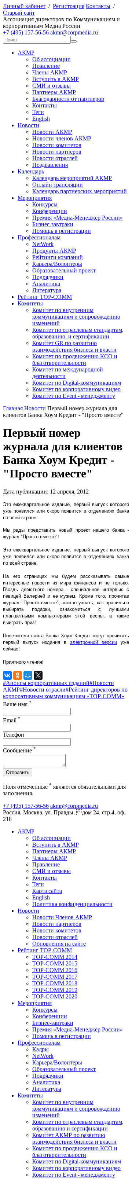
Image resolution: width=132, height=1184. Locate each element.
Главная (13, 408)
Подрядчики (47, 277)
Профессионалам (39, 237)
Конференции (49, 211)
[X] (38, 675)
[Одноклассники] (17, 675)
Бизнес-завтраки (52, 224)
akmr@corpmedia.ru (74, 32)
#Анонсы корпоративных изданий (46, 683)
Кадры (40, 1049)
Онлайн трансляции (57, 185)
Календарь (31, 171)
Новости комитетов (56, 145)
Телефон (13, 735)
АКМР (26, 53)
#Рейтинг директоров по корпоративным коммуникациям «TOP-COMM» (65, 692)
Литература (46, 290)
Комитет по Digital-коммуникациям (76, 383)
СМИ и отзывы (51, 86)
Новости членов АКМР (61, 138)
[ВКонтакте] (7, 675)
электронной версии (93, 642)
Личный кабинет (24, 6)
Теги (38, 112)
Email (12, 720)
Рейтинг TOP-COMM (45, 297)
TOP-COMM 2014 (54, 957)
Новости (28, 125)
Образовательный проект (64, 270)
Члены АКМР (49, 72)
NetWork (43, 244)
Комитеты (30, 303)
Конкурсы (45, 204)
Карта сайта (47, 891)
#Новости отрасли (43, 689)
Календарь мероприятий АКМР (72, 178)
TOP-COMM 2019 (54, 990)
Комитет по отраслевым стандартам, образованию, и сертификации (78, 333)
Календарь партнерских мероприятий (79, 191)
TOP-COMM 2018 (54, 983)
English (41, 119)
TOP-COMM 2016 (54, 970)
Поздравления (50, 165)
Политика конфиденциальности (72, 904)
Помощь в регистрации (61, 231)
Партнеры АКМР (54, 92)
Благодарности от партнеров (68, 99)
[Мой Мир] (27, 675)
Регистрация (68, 6)
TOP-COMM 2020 (54, 996)
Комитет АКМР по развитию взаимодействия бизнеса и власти (74, 1138)
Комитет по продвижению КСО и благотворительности (74, 359)
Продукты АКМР (54, 251)
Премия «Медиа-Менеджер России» (77, 218)
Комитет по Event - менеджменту (73, 396)
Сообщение (19, 750)
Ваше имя (17, 704)
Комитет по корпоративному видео (76, 389)
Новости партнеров (56, 152)
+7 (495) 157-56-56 (26, 32)
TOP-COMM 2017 (54, 977)
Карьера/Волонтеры (57, 264)
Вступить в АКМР (55, 79)
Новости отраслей (55, 158)
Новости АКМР (52, 132)
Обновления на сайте (59, 944)
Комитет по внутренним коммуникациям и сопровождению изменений (76, 316)
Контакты (98, 6)
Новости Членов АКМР (62, 917)
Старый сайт (19, 13)
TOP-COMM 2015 (54, 963)
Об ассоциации (51, 59)
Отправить (17, 772)
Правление (46, 66)
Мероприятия (35, 198)
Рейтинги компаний (57, 257)
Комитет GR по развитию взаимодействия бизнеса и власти (74, 346)
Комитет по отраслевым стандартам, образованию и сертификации (78, 1125)
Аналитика (46, 284)
